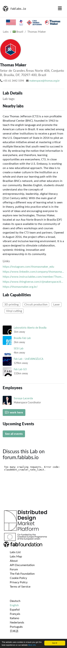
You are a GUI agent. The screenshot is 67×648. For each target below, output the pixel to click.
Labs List (15, 552)
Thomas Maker (36, 31)
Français (15, 613)
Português (16, 626)
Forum (14, 569)
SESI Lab (18, 348)
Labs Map (16, 556)
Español (15, 609)
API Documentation (22, 565)
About (14, 560)
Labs (6, 31)
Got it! (54, 643)
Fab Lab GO (20, 369)
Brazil (19, 31)
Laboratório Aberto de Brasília (30, 327)
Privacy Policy (19, 582)
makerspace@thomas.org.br (44, 81)
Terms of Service (20, 586)
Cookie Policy (18, 578)
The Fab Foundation (22, 573)
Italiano (14, 618)
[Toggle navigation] (60, 8)
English (14, 605)
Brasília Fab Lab (22, 338)
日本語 (14, 631)
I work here (15, 412)
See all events (14, 433)
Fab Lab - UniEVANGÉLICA (28, 359)
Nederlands (17, 622)
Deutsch (15, 601)
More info (32, 645)
